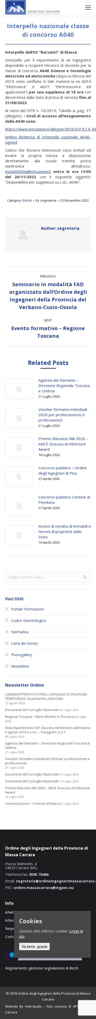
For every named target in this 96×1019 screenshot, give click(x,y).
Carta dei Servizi (24, 643)
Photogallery (21, 654)
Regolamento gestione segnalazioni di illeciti (41, 968)
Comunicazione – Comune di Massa (32, 803)
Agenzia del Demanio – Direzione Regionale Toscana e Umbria (64, 385)
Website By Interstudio (23, 1006)
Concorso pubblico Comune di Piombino (64, 499)
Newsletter (20, 666)
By (46, 200)
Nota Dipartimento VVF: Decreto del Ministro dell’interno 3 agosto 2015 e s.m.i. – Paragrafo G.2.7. (48, 730)
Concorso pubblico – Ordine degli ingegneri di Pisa (62, 470)
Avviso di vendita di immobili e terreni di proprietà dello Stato (64, 531)
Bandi (27, 200)
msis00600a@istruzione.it (28, 171)
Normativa (20, 631)
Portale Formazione (27, 609)
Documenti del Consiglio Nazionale (32, 710)
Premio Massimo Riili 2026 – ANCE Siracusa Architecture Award (63, 444)
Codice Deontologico (28, 620)
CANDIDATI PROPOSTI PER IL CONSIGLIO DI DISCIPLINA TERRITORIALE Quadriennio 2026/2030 (46, 696)
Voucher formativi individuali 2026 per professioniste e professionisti (62, 415)
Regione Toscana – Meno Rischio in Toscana (39, 717)
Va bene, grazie (34, 946)
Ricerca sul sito (74, 7)
